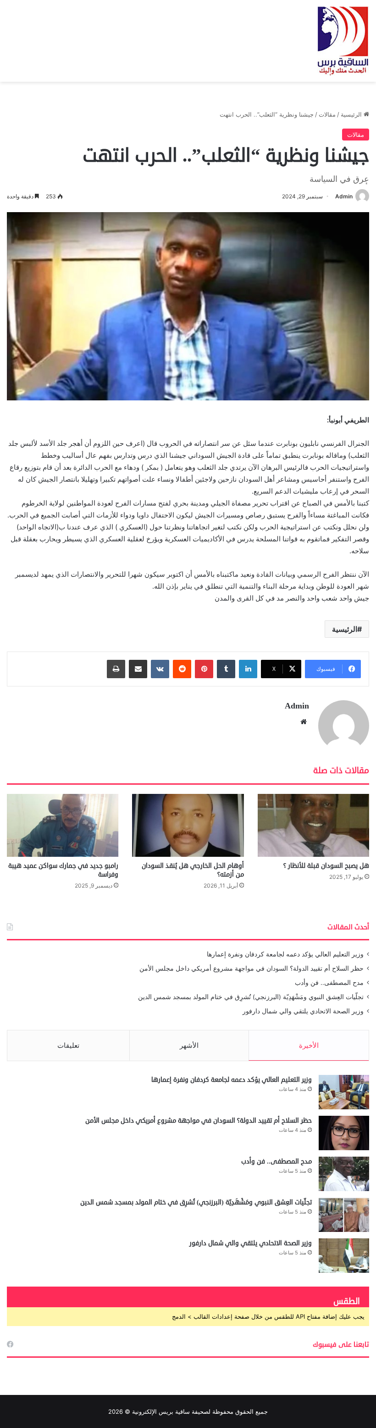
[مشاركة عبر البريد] (138, 669)
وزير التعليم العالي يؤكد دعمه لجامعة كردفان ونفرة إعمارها (285, 954)
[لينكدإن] (248, 669)
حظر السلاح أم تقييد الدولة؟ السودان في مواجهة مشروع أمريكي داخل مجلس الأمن (251, 968)
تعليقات (68, 1045)
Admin (344, 196)
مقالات (327, 114)
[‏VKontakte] (160, 669)
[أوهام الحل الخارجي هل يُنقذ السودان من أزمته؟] (187, 825)
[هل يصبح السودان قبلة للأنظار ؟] (313, 825)
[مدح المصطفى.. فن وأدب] (344, 1174)
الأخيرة (309, 1045)
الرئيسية (352, 114)
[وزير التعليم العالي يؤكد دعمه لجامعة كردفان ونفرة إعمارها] (344, 1092)
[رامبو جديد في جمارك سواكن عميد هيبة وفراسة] (62, 825)
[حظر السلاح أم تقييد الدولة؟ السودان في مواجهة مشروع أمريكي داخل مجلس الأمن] (344, 1133)
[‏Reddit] (182, 669)
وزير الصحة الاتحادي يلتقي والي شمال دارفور (303, 1011)
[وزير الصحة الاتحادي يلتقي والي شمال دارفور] (344, 1255)
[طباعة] (116, 669)
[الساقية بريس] (343, 40)
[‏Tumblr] (226, 669)
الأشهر (189, 1045)
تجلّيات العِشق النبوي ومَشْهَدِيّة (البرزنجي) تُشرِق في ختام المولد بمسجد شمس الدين (251, 997)
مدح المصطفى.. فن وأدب (329, 982)
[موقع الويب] (303, 721)
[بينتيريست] (204, 669)
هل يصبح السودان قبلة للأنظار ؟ (326, 865)
